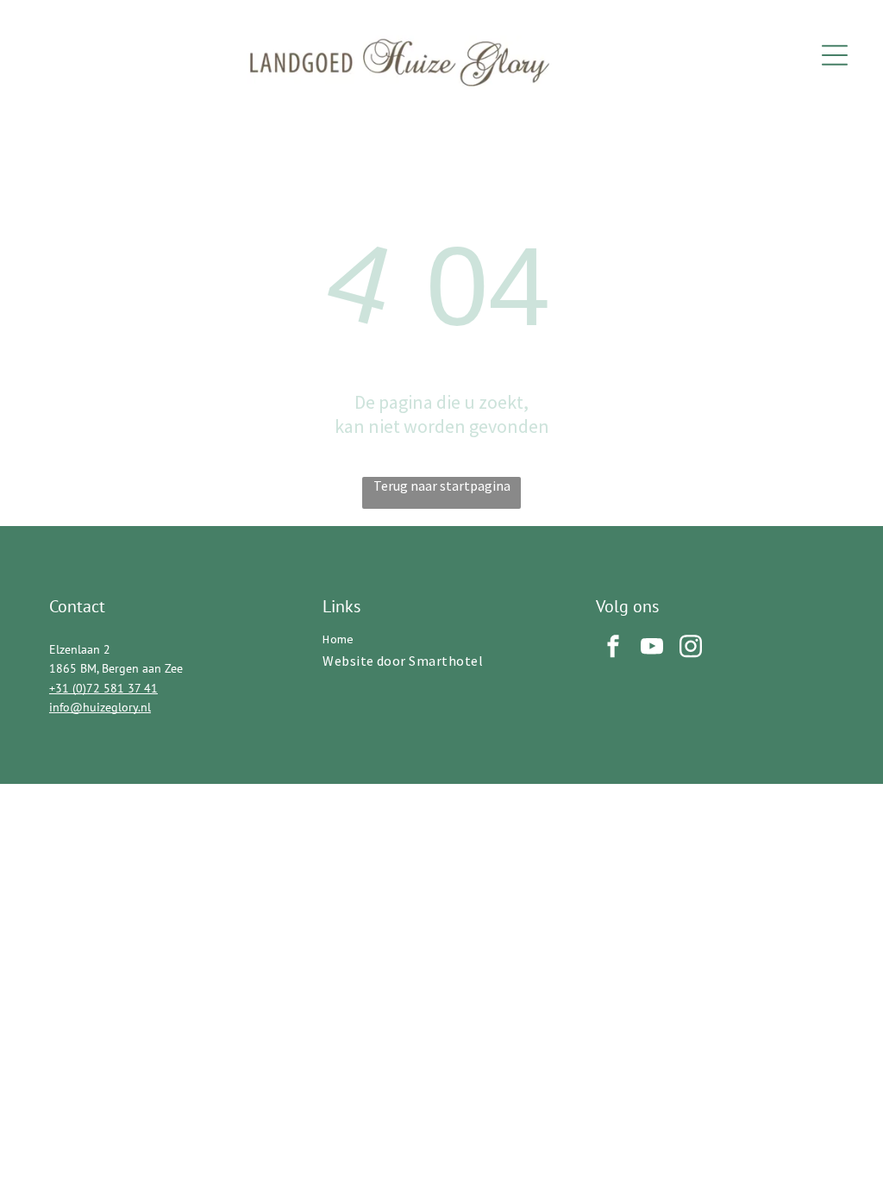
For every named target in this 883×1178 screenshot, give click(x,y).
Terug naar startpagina (441, 485)
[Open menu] (835, 55)
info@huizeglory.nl (100, 707)
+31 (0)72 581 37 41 (103, 688)
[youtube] (652, 648)
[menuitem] (441, 639)
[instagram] (690, 648)
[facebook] (613, 648)
